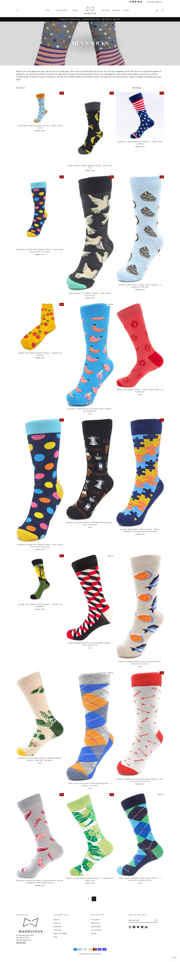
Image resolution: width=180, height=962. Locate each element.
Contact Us (57, 923)
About (75, 10)
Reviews (105, 10)
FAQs (55, 937)
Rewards (116, 10)
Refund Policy (95, 923)
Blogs (126, 10)
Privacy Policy (95, 920)
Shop (48, 10)
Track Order (57, 930)
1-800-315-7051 (21, 942)
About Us (56, 920)
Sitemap (93, 933)
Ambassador (58, 926)
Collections (62, 10)
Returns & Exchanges (60, 933)
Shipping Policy (96, 926)
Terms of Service (96, 930)
